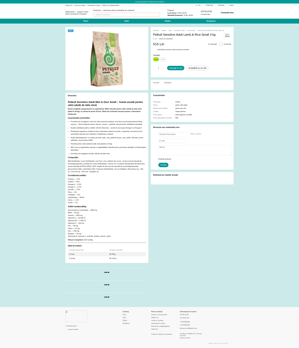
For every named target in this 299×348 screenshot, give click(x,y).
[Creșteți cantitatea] (162, 68)
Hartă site (154, 329)
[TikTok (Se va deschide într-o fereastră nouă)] (125, 5)
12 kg (163, 59)
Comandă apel (205, 14)
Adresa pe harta (185, 338)
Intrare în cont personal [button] (159, 314)
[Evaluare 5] (190, 159)
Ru (197, 5)
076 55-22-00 (206, 11)
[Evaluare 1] (175, 159)
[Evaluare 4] (186, 159)
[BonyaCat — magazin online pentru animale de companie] (76, 316)
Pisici (85, 21)
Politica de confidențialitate (110, 5)
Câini (126, 21)
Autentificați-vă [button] (162, 49)
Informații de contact (93, 5)
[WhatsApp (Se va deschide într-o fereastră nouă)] (136, 5)
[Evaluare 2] (179, 159)
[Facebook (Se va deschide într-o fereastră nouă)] (128, 5)
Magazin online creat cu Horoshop (218, 343)
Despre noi (68, 5)
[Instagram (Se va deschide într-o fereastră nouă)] (122, 5)
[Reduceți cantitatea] (155, 68)
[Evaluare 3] (182, 159)
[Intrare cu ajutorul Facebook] (204, 134)
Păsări (167, 21)
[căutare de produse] (158, 14)
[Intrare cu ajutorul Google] (207, 134)
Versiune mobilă (73, 329)
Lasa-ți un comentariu (166, 39)
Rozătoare (211, 21)
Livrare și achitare (80, 5)
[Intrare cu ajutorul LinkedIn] (211, 134)
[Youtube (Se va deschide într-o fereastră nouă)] (131, 5)
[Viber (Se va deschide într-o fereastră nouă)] (134, 5)
